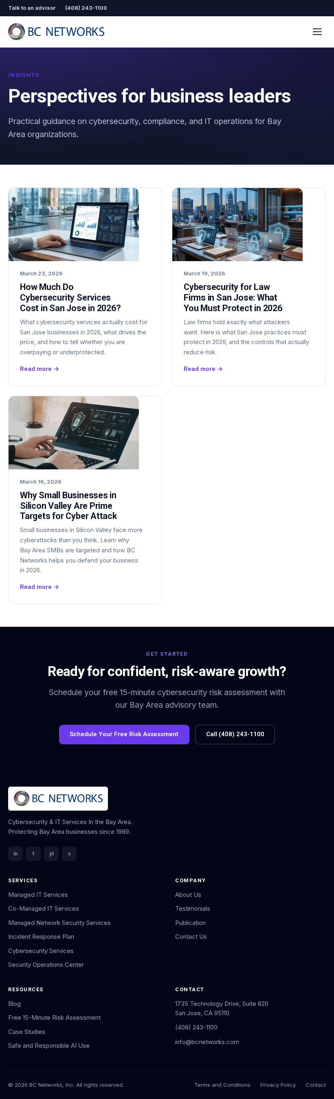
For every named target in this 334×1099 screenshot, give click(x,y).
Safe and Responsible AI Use (49, 1045)
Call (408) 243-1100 (235, 734)
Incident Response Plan (41, 936)
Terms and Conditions (222, 1085)
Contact (315, 1085)
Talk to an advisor (31, 7)
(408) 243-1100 (86, 7)
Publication (190, 923)
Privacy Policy (278, 1085)
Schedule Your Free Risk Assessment (124, 734)
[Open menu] (317, 31)
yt (51, 853)
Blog (14, 1003)
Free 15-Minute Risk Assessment (54, 1017)
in (15, 853)
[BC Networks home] (56, 31)
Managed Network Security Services (59, 923)
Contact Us (191, 936)
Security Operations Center (46, 964)
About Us (188, 894)
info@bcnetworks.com (207, 1042)
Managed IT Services (38, 894)
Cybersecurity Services (41, 951)
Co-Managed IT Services (43, 908)
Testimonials (192, 908)
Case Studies (26, 1032)
